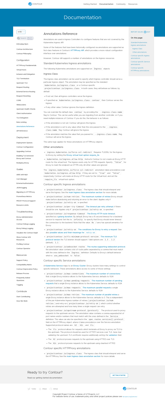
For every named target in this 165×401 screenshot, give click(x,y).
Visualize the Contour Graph (27, 233)
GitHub (55, 389)
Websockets (21, 105)
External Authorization (24, 183)
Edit (148, 32)
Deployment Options (24, 143)
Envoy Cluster (79, 266)
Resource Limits (22, 205)
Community (121, 4)
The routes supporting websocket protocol (106, 247)
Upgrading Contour (23, 151)
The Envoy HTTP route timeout (101, 214)
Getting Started (90, 4)
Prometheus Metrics (24, 196)
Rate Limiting (21, 122)
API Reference (22, 131)
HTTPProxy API (77, 50)
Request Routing (22, 87)
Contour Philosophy (23, 54)
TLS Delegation (22, 118)
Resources (133, 4)
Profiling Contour (22, 244)
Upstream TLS (22, 83)
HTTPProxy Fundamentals (26, 65)
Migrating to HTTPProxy (25, 192)
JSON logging (21, 188)
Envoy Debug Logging (24, 228)
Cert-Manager (21, 179)
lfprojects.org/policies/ (130, 396)
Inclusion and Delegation (25, 74)
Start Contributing (23, 296)
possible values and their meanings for (72, 233)
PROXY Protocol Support (26, 201)
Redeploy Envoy (22, 163)
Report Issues (137, 32)
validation (113, 335)
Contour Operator (23, 248)
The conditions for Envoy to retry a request (97, 230)
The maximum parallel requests (97, 288)
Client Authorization (24, 113)
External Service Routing (25, 91)
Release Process (22, 273)
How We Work (21, 301)
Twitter (34, 389)
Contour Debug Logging (25, 224)
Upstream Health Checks (25, 109)
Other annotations (139, 52)
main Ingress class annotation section (85, 192)
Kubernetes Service (54, 266)
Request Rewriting (23, 96)
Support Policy (22, 260)
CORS (18, 100)
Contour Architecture (24, 49)
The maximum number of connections (103, 274)
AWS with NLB (22, 175)
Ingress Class (137, 49)
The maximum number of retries (95, 197)
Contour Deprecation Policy (26, 269)
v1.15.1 (20, 32)
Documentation (106, 4)
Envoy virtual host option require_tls (83, 155)
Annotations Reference (25, 126)
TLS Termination (22, 78)
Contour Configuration (24, 147)
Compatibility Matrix (24, 265)
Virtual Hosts (21, 70)
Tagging (19, 285)
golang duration (65, 217)
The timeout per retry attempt (99, 207)
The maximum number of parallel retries (99, 295)
